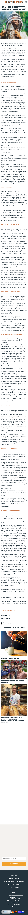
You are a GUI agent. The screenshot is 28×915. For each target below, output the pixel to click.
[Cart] (26, 2)
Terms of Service (14, 884)
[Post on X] (4, 623)
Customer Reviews (14, 878)
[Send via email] (8, 623)
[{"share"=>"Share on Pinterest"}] (6, 623)
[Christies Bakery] (14, 2)
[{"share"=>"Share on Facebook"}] (2, 623)
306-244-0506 (16, 898)
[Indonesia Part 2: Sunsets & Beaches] (14, 669)
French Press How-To (10, 658)
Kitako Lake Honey (19, 55)
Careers (14, 876)
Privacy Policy (14, 887)
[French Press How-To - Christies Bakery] (14, 643)
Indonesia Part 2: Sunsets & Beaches (12, 681)
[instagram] (15, 906)
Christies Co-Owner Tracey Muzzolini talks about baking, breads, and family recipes (12, 720)
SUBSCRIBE (14, 864)
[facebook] (13, 906)
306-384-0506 (16, 902)
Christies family (5, 618)
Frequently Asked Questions (14, 881)
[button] (10, 623)
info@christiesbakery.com (16, 895)
